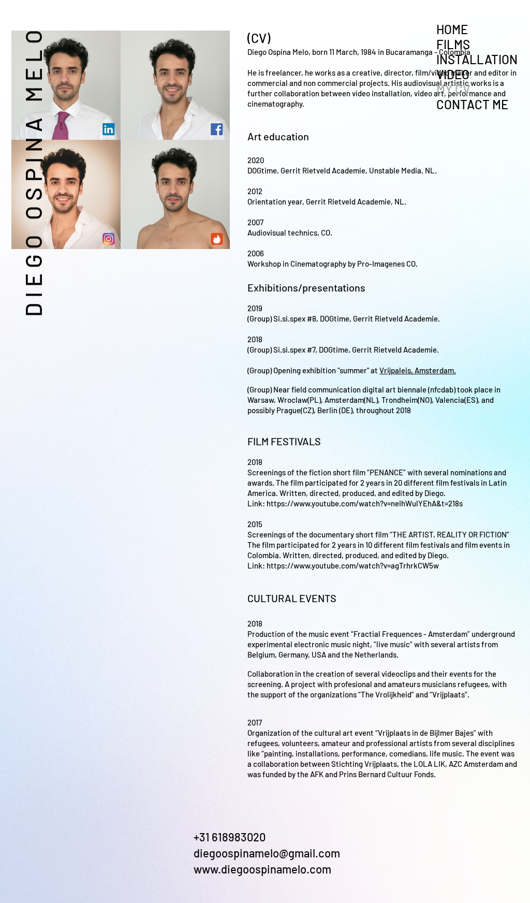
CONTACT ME (472, 104)
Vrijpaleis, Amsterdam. (417, 370)
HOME (452, 29)
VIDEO (452, 74)
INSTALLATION (477, 59)
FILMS (453, 44)
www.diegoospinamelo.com (262, 869)
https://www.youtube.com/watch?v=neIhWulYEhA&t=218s (365, 503)
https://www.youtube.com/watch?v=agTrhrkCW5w (353, 565)
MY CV (453, 89)
